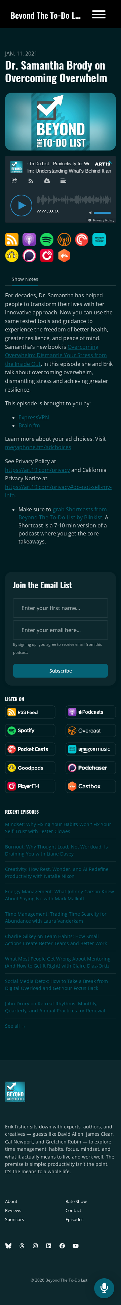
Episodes (74, 1219)
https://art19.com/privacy (37, 470)
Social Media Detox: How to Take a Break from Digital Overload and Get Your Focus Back (56, 984)
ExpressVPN (33, 417)
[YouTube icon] (75, 1245)
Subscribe (60, 671)
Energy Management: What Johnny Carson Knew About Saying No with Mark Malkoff (59, 895)
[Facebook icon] (62, 1245)
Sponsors (14, 1219)
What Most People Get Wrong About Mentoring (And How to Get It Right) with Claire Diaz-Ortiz (58, 962)
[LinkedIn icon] (48, 1245)
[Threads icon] (21, 1245)
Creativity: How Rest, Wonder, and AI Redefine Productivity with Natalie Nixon (57, 872)
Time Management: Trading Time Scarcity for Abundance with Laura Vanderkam (56, 917)
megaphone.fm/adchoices (38, 447)
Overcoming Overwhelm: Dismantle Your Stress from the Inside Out (56, 355)
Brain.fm (29, 425)
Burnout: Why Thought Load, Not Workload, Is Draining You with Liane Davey (56, 850)
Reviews (13, 1210)
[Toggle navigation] (99, 15)
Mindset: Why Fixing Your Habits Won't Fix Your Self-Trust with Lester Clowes (58, 827)
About (11, 1201)
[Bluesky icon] (8, 1245)
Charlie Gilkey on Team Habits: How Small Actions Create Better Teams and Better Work (56, 939)
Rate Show (76, 1201)
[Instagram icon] (35, 1245)
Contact (73, 1210)
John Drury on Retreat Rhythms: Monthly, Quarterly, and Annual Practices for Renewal (55, 1007)
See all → (15, 1026)
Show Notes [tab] (25, 279)
